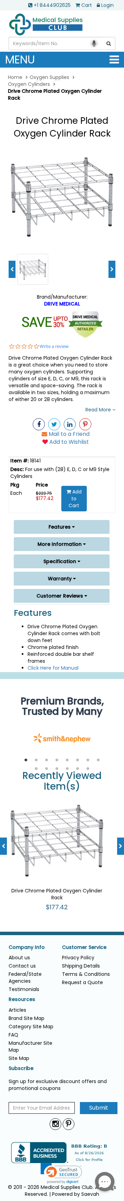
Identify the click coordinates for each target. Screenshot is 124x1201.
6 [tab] (77, 760)
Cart (86, 5)
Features (60, 526)
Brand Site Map (26, 1018)
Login (107, 5)
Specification (60, 561)
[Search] (108, 43)
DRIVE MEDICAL (62, 303)
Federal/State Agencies (25, 977)
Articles (17, 1010)
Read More (98, 409)
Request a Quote (82, 982)
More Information (60, 544)
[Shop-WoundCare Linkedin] (70, 424)
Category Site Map (31, 1026)
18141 (35, 460)
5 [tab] (67, 760)
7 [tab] (87, 760)
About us (19, 957)
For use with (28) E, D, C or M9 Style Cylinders (60, 473)
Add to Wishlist (68, 442)
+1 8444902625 (52, 5)
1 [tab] (25, 760)
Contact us (22, 965)
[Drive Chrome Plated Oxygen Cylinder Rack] (62, 196)
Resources (22, 999)
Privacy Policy (78, 957)
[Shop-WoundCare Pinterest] (85, 424)
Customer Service (84, 947)
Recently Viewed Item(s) (62, 781)
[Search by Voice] (94, 43)
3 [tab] (46, 760)
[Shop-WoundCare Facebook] (39, 424)
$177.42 (44, 498)
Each (16, 493)
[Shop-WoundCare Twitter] (54, 424)
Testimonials (24, 989)
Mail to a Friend (68, 434)
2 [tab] (36, 760)
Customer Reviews (60, 595)
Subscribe (21, 1068)
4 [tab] (56, 760)
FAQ (13, 1034)
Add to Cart (75, 498)
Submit (98, 1108)
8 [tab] (98, 760)
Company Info (27, 947)
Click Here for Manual (53, 667)
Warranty (60, 578)
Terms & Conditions (86, 974)
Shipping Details (81, 965)
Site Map (19, 1058)
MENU (20, 59)
